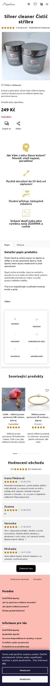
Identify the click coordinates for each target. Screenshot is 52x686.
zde (4, 663)
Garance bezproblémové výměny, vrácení (22, 638)
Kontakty (37, 579)
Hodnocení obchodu (26, 462)
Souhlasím (25, 679)
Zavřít (24, 124)
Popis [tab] (7, 245)
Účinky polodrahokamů (13, 610)
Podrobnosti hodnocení (39, 27)
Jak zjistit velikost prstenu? (15, 606)
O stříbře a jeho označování (15, 642)
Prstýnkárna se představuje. (15, 646)
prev (3, 400)
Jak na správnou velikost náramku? (19, 602)
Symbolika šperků (10, 634)
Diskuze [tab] (20, 245)
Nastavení (25, 670)
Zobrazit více (26, 568)
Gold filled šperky (10, 598)
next (48, 400)
